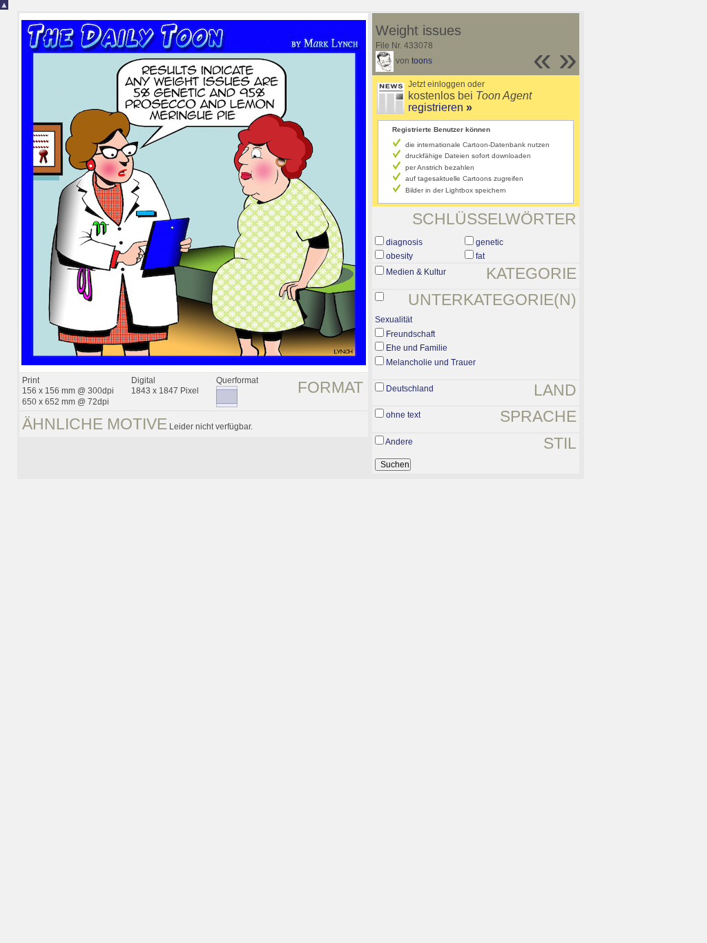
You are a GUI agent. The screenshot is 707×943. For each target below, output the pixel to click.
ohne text (403, 415)
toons (421, 61)
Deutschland (410, 388)
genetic (489, 242)
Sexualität (393, 319)
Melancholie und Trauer (431, 362)
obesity (399, 256)
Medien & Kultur (416, 272)
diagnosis (404, 242)
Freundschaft (410, 334)
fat (480, 256)
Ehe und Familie (416, 348)
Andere (399, 442)
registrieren (440, 107)
